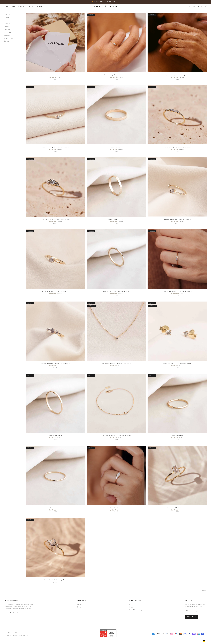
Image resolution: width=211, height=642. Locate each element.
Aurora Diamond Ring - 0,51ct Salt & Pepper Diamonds (177, 219)
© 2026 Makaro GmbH (12, 633)
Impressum (10, 635)
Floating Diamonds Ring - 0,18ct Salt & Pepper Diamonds (177, 75)
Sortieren (203, 591)
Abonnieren (191, 617)
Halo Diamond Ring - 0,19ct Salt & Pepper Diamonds (177, 147)
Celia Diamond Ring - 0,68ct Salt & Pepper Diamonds (116, 508)
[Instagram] (10, 612)
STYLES (31, 6)
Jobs (78, 610)
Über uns (79, 604)
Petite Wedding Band (55, 508)
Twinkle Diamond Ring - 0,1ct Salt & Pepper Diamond (55, 147)
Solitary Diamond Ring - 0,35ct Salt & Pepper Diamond (55, 291)
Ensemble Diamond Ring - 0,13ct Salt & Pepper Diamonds (177, 291)
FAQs (130, 604)
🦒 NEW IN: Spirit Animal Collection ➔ (105, 2)
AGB (27, 635)
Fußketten (7, 29)
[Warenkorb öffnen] (206, 6)
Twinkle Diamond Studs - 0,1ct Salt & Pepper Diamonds (177, 363)
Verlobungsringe (8, 38)
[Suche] (202, 6)
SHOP (13, 6)
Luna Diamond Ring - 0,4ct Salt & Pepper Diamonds (177, 508)
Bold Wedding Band (116, 147)
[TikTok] (17, 612)
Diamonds (7, 35)
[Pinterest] (13, 612)
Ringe (5, 20)
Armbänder (7, 26)
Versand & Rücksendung (135, 610)
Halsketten (7, 23)
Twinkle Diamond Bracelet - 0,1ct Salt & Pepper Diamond (116, 435)
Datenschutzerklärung (19, 635)
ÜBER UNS (39, 6)
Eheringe (6, 41)
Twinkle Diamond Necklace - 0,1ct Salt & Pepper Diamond (116, 363)
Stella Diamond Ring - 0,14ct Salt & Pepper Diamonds (116, 75)
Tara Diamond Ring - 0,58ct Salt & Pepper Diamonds (55, 580)
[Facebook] (6, 612)
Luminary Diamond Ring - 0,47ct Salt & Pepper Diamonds (55, 219)
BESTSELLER (21, 6)
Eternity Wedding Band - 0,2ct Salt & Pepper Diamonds (116, 291)
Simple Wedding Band (177, 435)
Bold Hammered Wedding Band (116, 219)
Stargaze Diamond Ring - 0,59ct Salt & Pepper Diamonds (55, 363)
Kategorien (7, 14)
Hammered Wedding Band (55, 435)
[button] (207, 641)
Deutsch (191, 6)
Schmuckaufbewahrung (10, 32)
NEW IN (6, 6)
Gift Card (55, 75)
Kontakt (131, 607)
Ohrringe (6, 17)
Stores (79, 607)
